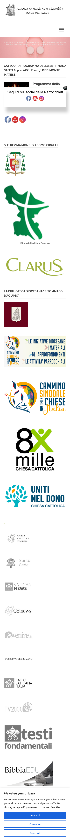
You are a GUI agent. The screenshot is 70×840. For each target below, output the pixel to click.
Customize (35, 824)
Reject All (35, 832)
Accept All (35, 815)
